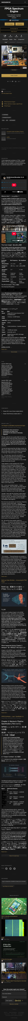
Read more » (4, 349)
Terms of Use (7, 1013)
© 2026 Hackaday (14, 1017)
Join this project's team (6, 93)
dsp (7, 120)
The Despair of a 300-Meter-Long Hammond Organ (13, 425)
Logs (6, 42)
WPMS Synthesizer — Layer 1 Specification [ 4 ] (12, 716)
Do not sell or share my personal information (14, 1015)
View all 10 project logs (14, 855)
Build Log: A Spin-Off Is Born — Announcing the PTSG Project (14, 581)
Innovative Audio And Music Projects (15, 131)
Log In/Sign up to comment (8, 886)
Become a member (5, 990)
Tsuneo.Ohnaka (15, 20)
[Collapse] (10, 423)
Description (5, 39)
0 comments (18, 427)
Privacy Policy (14, 1013)
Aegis (2, 938)
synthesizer (12, 120)
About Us (5, 1012)
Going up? (14, 1009)
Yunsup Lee (6, 917)
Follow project (9, 24)
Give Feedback (21, 1012)
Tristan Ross (6, 939)
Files (15, 39)
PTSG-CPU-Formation (6, 959)
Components (21, 39)
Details (10, 39)
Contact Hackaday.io (13, 1012)
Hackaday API (21, 1013)
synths (8, 137)
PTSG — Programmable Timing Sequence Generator (13, 981)
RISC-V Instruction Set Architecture (9, 916)
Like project (19, 24)
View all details (14, 352)
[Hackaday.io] (6, 2)
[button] (25, 2)
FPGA (3, 120)
